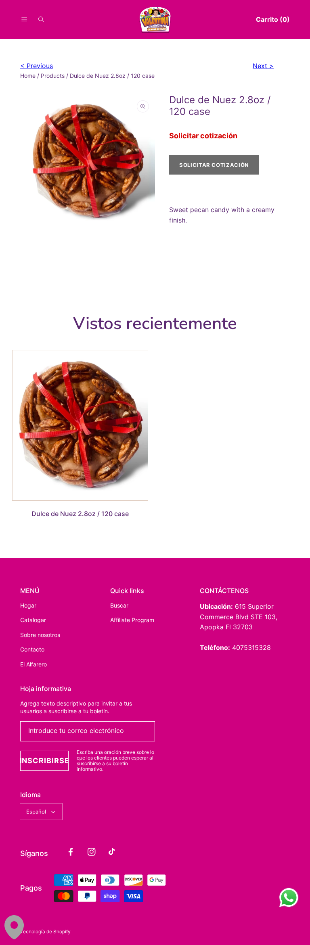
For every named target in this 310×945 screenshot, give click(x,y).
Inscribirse (44, 760)
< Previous (36, 66)
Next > (263, 66)
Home (28, 75)
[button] (24, 19)
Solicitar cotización (203, 135)
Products (53, 75)
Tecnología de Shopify (45, 931)
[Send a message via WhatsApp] (289, 898)
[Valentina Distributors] (155, 19)
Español (36, 811)
